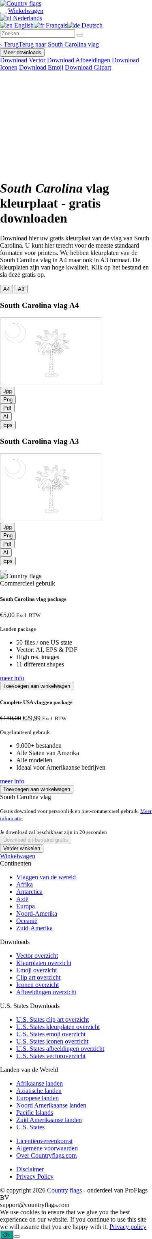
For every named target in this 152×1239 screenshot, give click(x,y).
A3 (21, 289)
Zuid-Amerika (34, 928)
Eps (8, 425)
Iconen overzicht (37, 984)
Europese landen (37, 1098)
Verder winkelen (21, 848)
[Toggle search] (3, 13)
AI (6, 417)
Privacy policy (127, 1226)
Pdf (7, 408)
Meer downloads (22, 52)
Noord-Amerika (36, 913)
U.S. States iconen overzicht (52, 1041)
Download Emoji (41, 67)
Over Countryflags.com (46, 1155)
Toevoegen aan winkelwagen (36, 686)
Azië (22, 898)
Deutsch (91, 25)
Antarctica (29, 891)
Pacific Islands (34, 1112)
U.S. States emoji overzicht (51, 1034)
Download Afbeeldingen (78, 60)
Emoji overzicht (36, 970)
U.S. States (30, 1127)
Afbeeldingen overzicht (46, 992)
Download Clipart (88, 67)
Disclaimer (30, 1169)
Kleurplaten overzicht (43, 962)
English (23, 25)
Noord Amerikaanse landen (51, 1105)
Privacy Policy (35, 1176)
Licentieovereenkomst (44, 1140)
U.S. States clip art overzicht (52, 1019)
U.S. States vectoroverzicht (51, 1055)
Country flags (64, 1190)
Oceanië (26, 920)
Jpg (7, 391)
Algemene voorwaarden (47, 1148)
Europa (25, 906)
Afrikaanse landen (39, 1083)
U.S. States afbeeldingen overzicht (60, 1048)
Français (55, 25)
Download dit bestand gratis (35, 840)
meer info (12, 678)
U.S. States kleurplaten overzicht (58, 1026)
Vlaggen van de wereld (46, 877)
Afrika (24, 884)
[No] (16, 1236)
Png (8, 400)
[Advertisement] (76, 123)
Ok (6, 1235)
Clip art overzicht (38, 977)
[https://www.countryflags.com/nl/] (20, 3)
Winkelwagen (17, 856)
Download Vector (22, 60)
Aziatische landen (39, 1090)
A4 (6, 289)
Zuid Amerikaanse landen (49, 1119)
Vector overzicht (37, 955)
